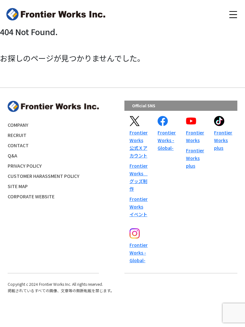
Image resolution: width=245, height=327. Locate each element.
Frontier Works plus (195, 158)
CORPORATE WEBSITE (31, 196)
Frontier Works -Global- (167, 140)
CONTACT (18, 145)
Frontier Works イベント (139, 206)
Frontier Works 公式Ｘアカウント (139, 144)
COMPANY (18, 125)
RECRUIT (17, 135)
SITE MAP (18, 186)
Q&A (12, 155)
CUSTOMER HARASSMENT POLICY (43, 176)
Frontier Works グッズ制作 (139, 177)
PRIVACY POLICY (25, 166)
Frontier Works (195, 136)
